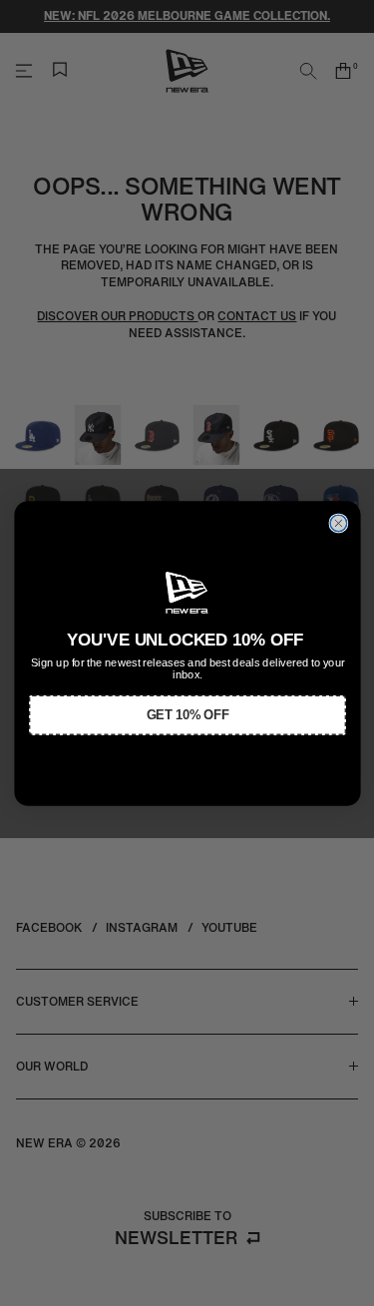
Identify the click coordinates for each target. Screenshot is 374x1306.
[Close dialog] (338, 523)
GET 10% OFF (187, 714)
